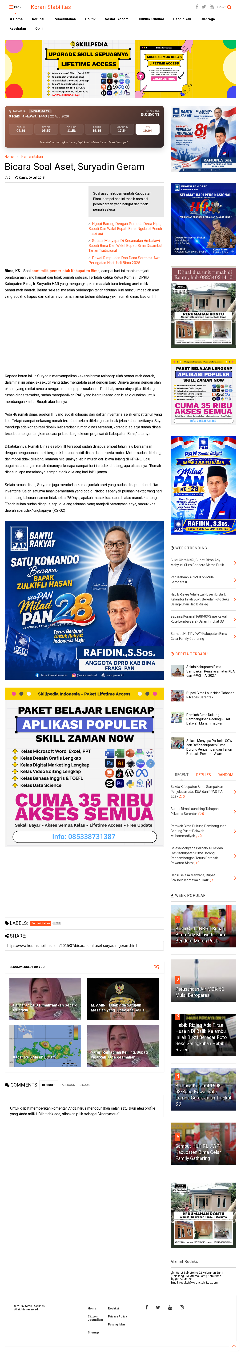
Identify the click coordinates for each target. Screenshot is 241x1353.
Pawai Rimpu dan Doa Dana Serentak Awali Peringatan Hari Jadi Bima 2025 (125, 260)
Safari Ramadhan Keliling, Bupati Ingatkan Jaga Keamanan (119, 1054)
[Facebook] (197, 6)
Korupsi (38, 19)
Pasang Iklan (116, 1324)
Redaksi (113, 1308)
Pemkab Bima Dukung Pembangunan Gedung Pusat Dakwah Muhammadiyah (208, 719)
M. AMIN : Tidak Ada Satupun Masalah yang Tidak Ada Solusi (118, 1007)
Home (17, 19)
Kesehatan (17, 28)
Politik (90, 19)
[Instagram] (182, 1307)
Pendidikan (182, 19)
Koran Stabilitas (51, 7)
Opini (39, 28)
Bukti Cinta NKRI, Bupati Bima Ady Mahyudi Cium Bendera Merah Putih (200, 935)
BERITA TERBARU (191, 654)
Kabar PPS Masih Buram (34, 1057)
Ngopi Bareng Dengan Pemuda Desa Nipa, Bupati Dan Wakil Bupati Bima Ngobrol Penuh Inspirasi (125, 228)
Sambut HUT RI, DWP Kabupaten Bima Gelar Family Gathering (198, 1152)
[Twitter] (204, 6)
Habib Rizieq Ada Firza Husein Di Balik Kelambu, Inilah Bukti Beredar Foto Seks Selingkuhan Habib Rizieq (201, 1037)
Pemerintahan (65, 19)
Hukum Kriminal (151, 19)
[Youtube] (212, 6)
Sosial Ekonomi (117, 19)
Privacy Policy (117, 1316)
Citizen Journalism (95, 1318)
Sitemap (93, 1332)
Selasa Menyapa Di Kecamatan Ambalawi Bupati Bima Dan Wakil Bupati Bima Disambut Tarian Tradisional (125, 245)
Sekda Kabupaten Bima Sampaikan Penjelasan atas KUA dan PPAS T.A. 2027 (210, 671)
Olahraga (208, 19)
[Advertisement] (40, 215)
